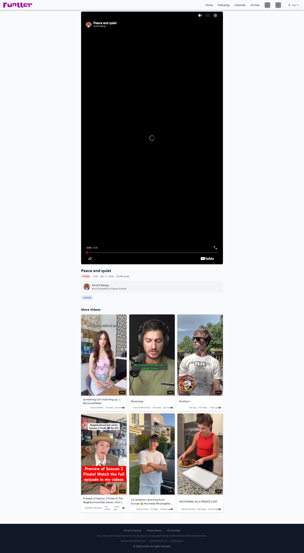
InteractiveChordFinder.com (133, 541)
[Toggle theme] (278, 5)
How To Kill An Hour (142, 407)
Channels (240, 5)
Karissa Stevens (189, 509)
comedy (87, 297)
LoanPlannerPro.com (158, 541)
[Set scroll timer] (267, 5)
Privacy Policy (154, 530)
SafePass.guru (176, 541)
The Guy (192, 407)
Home (209, 5)
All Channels (173, 530)
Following (223, 5)
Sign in (295, 5)
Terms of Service (132, 530)
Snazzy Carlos (142, 509)
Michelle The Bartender (94, 508)
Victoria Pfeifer (97, 407)
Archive (255, 5)
